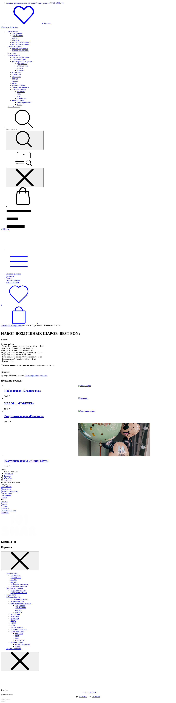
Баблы (19, 105)
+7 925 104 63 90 (89, 692)
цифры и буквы (18, 85)
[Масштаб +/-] (2, 699)
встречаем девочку (20, 49)
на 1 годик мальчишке (21, 42)
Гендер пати (12, 53)
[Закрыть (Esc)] (9, 699)
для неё (15, 38)
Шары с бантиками (14, 107)
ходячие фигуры (19, 59)
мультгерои (17, 72)
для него (15, 40)
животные (16, 74)
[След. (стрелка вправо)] (4, 701)
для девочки (17, 34)
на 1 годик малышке (20, 44)
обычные (21, 92)
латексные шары (19, 90)
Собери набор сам (14, 55)
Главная (4, 325)
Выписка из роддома (15, 46)
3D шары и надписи (20, 87)
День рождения (13, 31)
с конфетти (21, 98)
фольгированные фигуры (22, 62)
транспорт (16, 77)
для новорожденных (20, 57)
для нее (20, 68)
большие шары (18, 100)
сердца (15, 81)
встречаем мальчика (20, 51)
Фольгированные (24, 102)
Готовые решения (15, 325)
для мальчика (17, 36)
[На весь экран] (4, 699)
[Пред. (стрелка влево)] (2, 701)
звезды (15, 79)
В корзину (5, 372)
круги (14, 83)
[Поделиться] (7, 699)
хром (19, 94)
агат (18, 96)
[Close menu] (25, 177)
